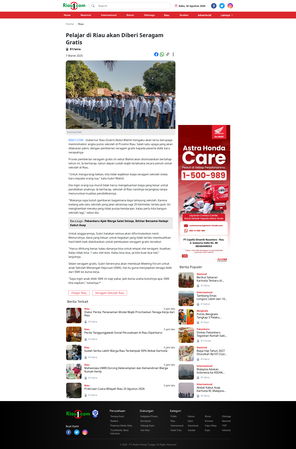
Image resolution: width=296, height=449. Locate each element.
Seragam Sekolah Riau (109, 293)
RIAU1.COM (76, 140)
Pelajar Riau (79, 293)
